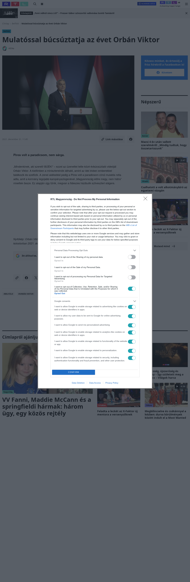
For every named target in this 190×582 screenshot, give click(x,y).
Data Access (95, 383)
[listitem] (95, 250)
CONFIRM (73, 372)
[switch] (132, 257)
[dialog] (95, 291)
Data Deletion (78, 383)
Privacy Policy (111, 383)
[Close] (146, 199)
